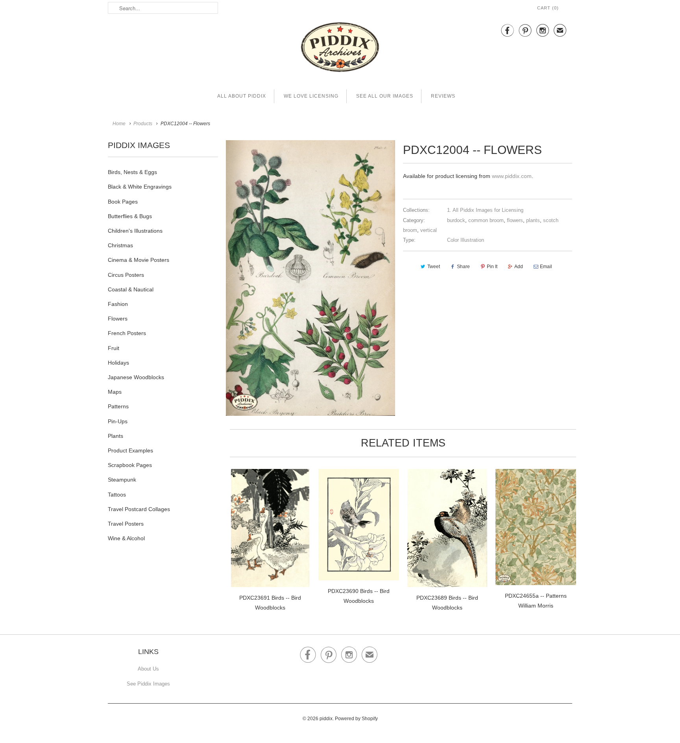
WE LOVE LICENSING (311, 96)
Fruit (113, 348)
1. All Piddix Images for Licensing (485, 210)
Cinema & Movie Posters (138, 260)
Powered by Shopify (356, 718)
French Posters (127, 333)
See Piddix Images (148, 684)
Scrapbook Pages (130, 465)
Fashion (118, 304)
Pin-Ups (118, 421)
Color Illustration (465, 240)
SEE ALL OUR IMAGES (384, 96)
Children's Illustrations (135, 231)
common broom (486, 220)
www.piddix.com (512, 176)
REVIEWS (443, 96)
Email (546, 266)
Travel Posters (126, 524)
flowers (515, 220)
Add (518, 266)
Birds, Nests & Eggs (132, 172)
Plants (115, 436)
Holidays (118, 362)
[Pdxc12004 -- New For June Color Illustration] (310, 278)
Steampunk (122, 479)
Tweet (433, 266)
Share (463, 266)
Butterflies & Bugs (130, 216)
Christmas (120, 245)
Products (142, 123)
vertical (428, 230)
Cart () (548, 8)
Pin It (492, 266)
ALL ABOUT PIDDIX (241, 96)
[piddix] (340, 49)
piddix (326, 718)
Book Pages (123, 201)
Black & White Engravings (140, 186)
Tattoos (117, 494)
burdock (456, 220)
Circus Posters (126, 275)
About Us (148, 669)
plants (533, 220)
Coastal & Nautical (130, 289)
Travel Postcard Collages (139, 509)
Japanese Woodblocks (136, 377)
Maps (115, 392)
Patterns (118, 406)
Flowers (118, 318)
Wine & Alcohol (126, 538)
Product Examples (130, 450)
